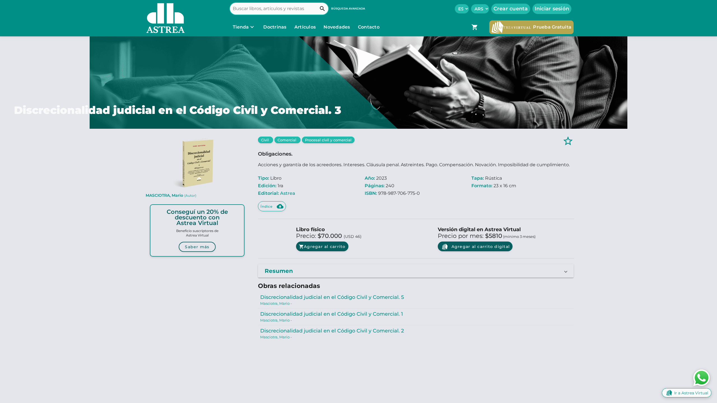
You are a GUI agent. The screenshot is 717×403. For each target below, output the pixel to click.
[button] (416, 271)
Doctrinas (275, 27)
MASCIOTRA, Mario (171, 195)
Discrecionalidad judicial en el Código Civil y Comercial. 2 (332, 331)
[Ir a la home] (164, 18)
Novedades (337, 27)
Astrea (287, 193)
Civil (265, 140)
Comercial (287, 140)
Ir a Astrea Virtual (691, 392)
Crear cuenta (510, 9)
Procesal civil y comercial (328, 140)
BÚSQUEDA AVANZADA (348, 8)
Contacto (369, 27)
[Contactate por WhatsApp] (701, 377)
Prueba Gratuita (552, 27)
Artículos (305, 27)
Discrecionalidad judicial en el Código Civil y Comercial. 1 (331, 314)
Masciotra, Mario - (276, 303)
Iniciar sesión (552, 9)
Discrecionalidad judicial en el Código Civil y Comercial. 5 (332, 297)
